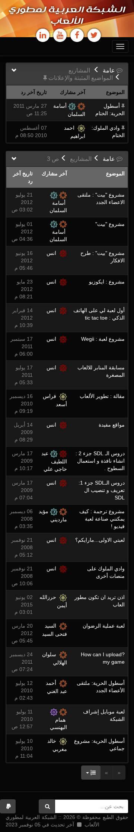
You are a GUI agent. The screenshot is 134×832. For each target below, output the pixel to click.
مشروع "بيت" (110, 224)
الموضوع (115, 174)
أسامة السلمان (58, 206)
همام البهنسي (58, 723)
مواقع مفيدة (112, 425)
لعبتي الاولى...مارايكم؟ (100, 540)
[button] (8, 806)
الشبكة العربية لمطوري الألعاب (67, 16)
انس (53, 253)
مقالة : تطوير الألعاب (102, 396)
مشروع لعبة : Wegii (103, 339)
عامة (110, 70)
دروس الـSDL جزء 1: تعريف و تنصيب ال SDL (102, 490)
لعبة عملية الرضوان (104, 626)
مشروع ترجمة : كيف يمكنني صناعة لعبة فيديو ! (102, 518)
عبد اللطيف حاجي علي (54, 461)
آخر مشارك (54, 174)
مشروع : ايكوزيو (107, 282)
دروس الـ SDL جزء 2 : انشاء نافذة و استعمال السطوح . (100, 460)
